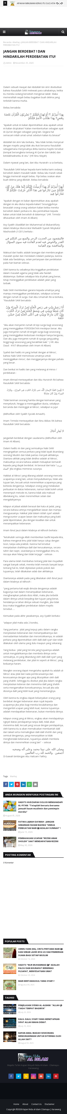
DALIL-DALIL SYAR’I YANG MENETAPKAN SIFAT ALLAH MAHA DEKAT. (39, 1021)
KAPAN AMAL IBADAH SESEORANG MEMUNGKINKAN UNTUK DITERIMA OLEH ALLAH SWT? (39, 1036)
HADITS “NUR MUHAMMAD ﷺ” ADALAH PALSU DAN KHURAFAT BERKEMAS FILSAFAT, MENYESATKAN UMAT (39, 968)
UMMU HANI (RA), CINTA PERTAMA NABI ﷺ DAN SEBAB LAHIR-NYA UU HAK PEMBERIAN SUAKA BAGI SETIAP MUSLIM (40, 952)
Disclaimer (49, 1104)
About (25, 1104)
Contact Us (36, 1104)
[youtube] (41, 1076)
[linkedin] (48, 1076)
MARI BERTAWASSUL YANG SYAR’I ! (36, 980)
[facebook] (11, 1076)
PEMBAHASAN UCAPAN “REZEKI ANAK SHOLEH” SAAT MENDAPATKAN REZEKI (38, 840)
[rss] (26, 1076)
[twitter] (18, 1076)
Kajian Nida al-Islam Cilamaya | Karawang (42, 1109)
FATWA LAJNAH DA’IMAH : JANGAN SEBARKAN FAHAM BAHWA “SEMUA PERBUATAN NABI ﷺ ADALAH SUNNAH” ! (39, 825)
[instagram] (33, 1076)
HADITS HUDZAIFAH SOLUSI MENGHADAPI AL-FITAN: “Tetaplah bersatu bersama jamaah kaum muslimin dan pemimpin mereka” (40, 807)
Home (16, 1104)
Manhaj (16, 42)
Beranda (7, 42)
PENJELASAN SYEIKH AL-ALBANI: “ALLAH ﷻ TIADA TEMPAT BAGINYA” (40, 1007)
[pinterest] (56, 1076)
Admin (9, 63)
